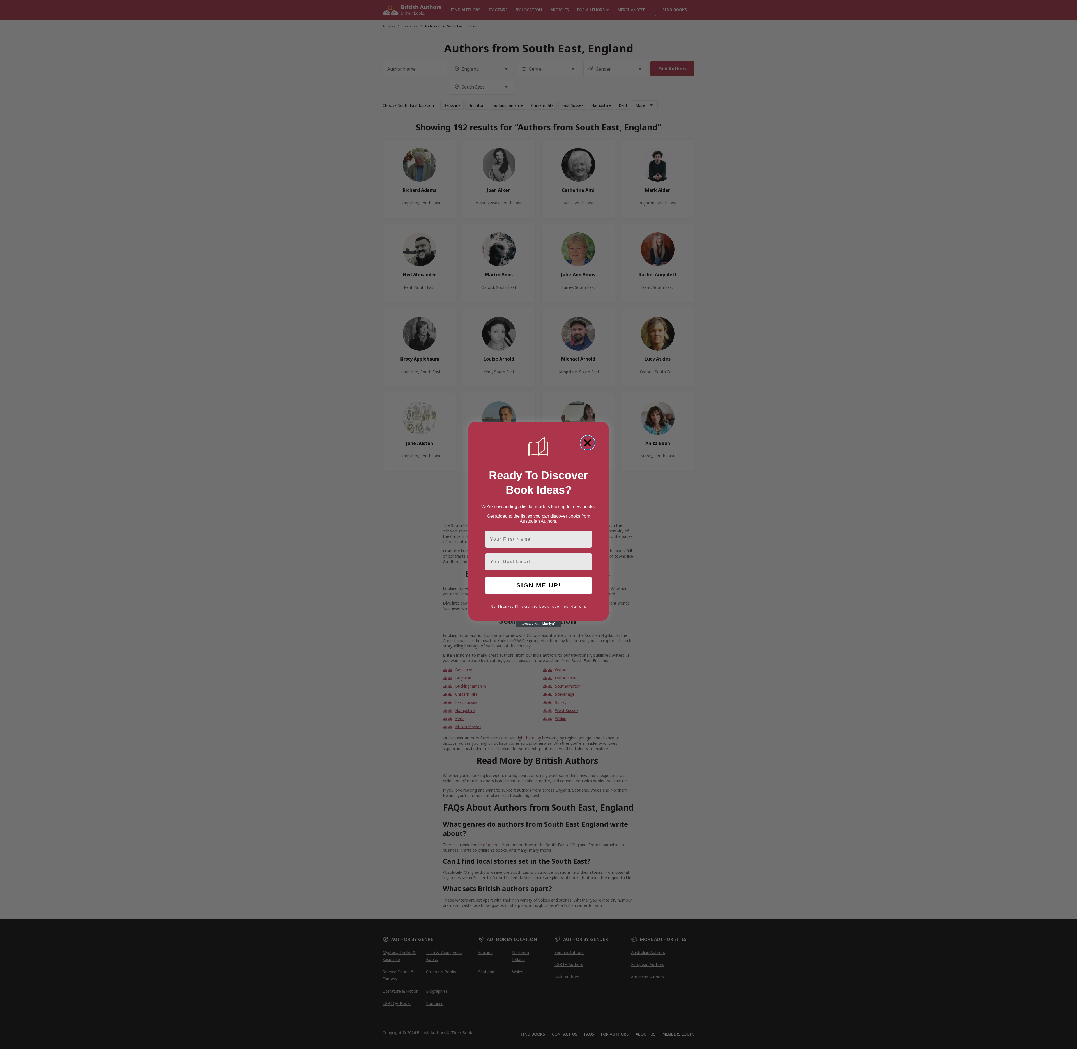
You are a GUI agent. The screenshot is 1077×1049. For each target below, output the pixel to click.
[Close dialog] (588, 443)
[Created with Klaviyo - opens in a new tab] (538, 624)
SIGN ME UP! (538, 585)
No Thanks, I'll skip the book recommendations (538, 606)
